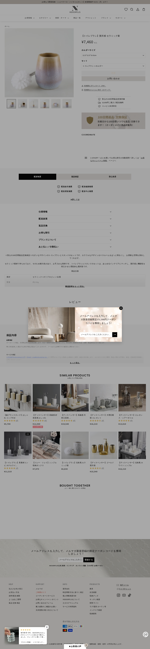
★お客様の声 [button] (75, 646)
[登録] (114, 334)
